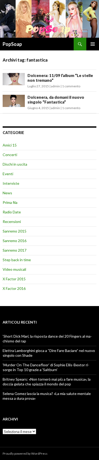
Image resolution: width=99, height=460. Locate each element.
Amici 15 (10, 145)
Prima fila (10, 202)
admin (55, 86)
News (7, 193)
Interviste (11, 183)
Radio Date (12, 212)
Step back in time (17, 259)
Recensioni (12, 221)
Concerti (10, 154)
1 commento (71, 86)
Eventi (8, 173)
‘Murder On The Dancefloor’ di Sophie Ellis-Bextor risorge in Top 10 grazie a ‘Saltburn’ (46, 367)
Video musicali (14, 269)
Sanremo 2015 (14, 231)
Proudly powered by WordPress (25, 453)
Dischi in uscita (15, 164)
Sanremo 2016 (14, 240)
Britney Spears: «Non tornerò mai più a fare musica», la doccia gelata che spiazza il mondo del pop (47, 381)
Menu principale (92, 44)
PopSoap (12, 44)
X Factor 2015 (14, 279)
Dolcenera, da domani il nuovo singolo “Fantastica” (55, 99)
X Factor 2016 (14, 288)
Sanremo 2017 (14, 250)
